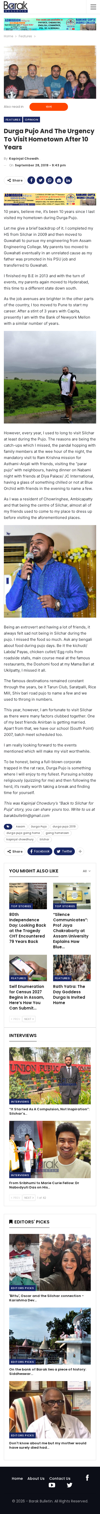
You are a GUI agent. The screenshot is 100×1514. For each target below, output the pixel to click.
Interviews (20, 1102)
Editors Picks (22, 1288)
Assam (20, 826)
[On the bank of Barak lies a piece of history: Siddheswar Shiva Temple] (50, 1336)
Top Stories (21, 906)
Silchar (44, 839)
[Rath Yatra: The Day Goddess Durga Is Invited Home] (72, 968)
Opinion (31, 120)
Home (17, 1478)
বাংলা (49, 106)
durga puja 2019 (64, 826)
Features (13, 120)
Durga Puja (39, 826)
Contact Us (60, 1478)
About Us (36, 1478)
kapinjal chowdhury (20, 839)
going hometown (57, 833)
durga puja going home (23, 833)
